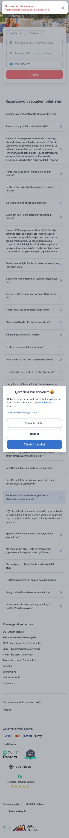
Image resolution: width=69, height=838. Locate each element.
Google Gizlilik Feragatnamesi (22, 412)
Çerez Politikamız (44, 402)
